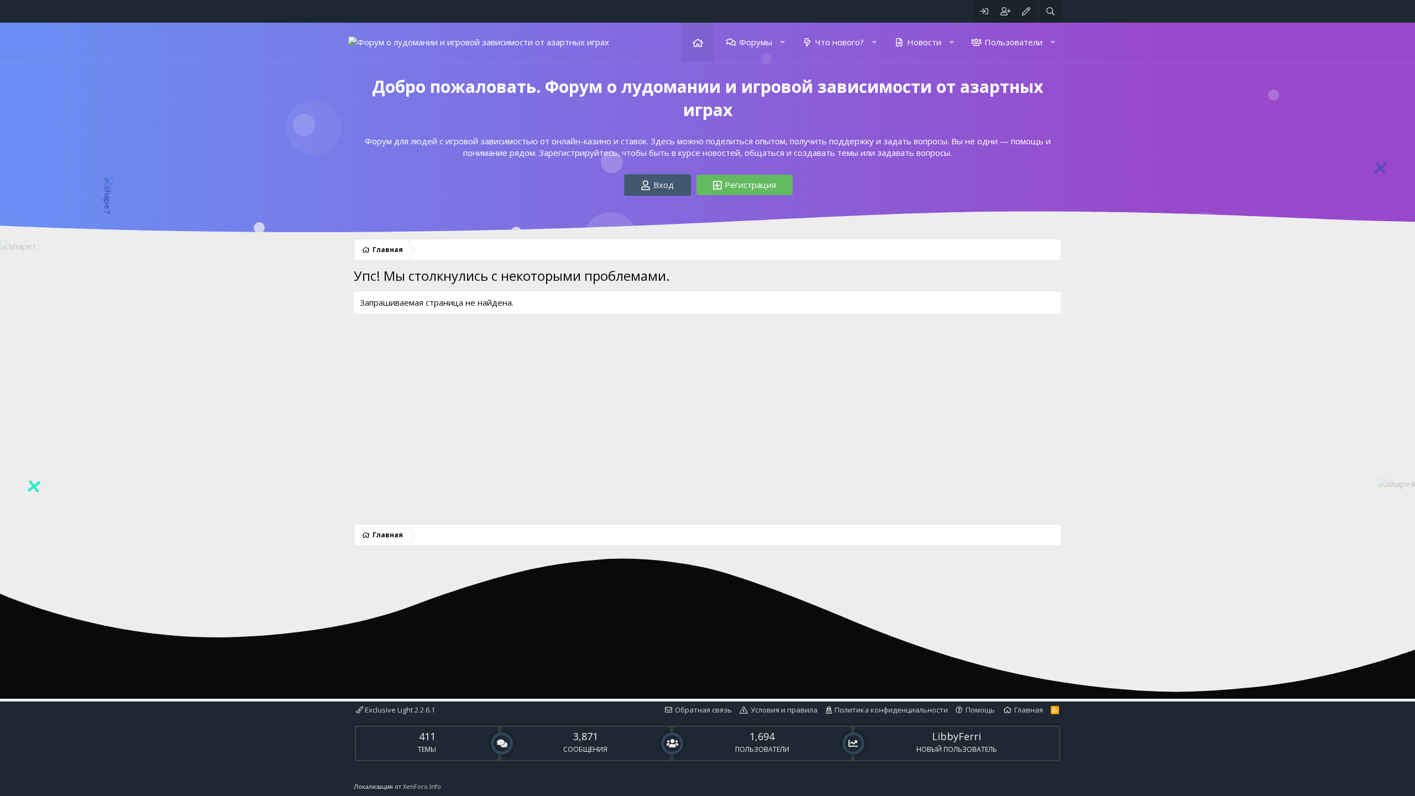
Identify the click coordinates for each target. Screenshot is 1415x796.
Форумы (755, 42)
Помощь (980, 710)
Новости (924, 42)
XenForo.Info (422, 786)
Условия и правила (784, 710)
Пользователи (1013, 42)
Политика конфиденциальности (891, 710)
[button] (781, 42)
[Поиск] (1050, 11)
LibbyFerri (956, 736)
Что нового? (839, 42)
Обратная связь (703, 710)
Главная (698, 42)
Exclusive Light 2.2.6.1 (399, 710)
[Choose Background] (1026, 11)
